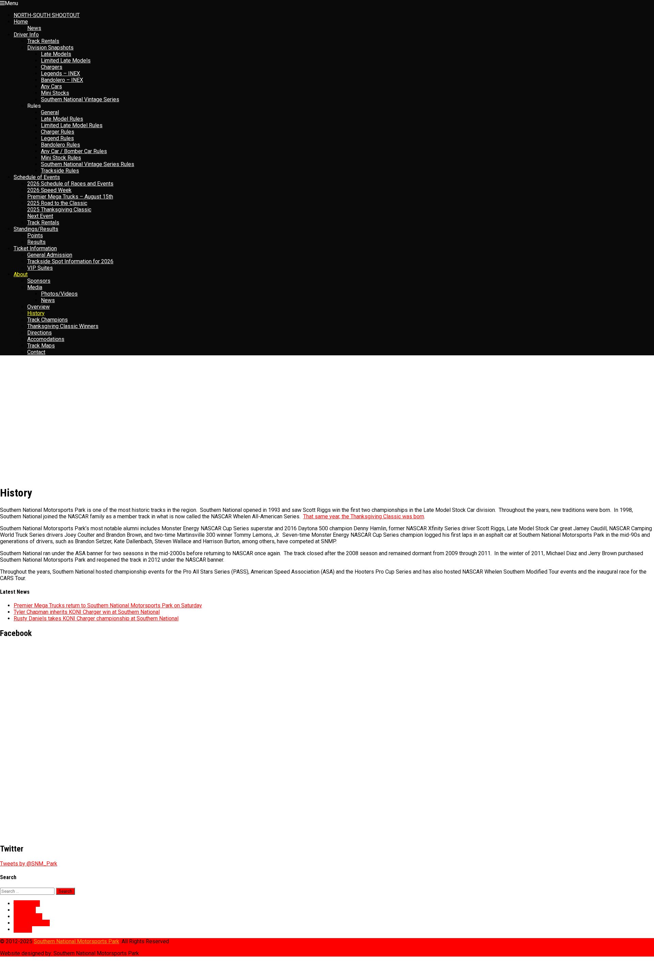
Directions (39, 332)
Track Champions (47, 319)
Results (36, 242)
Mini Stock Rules (61, 157)
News (34, 28)
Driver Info (26, 34)
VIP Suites (40, 268)
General (50, 112)
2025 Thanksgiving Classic (59, 209)
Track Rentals (43, 41)
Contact (36, 352)
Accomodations (45, 339)
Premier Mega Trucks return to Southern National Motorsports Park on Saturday (108, 605)
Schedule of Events (37, 177)
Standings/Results (36, 229)
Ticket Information (35, 248)
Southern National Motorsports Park (76, 941)
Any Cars (51, 86)
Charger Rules (57, 132)
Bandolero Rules (60, 145)
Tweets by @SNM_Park (28, 863)
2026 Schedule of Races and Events (70, 183)
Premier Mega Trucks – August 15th (70, 196)
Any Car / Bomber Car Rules (74, 151)
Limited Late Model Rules (72, 125)
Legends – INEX (60, 73)
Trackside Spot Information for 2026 (70, 261)
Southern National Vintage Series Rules (87, 164)
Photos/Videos (59, 294)
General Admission (49, 255)
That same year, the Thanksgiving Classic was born (363, 516)
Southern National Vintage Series (80, 99)
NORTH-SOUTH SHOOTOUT (47, 15)
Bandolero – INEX (62, 80)
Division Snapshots (50, 47)
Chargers (51, 67)
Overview (38, 307)
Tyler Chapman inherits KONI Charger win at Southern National (87, 612)
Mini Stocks (55, 93)
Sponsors (38, 281)
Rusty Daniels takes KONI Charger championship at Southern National (96, 618)
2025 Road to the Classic (57, 203)
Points (35, 235)
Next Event (40, 216)
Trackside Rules (60, 170)
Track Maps (41, 345)
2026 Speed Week (49, 190)
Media (34, 287)
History (36, 313)
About (21, 274)
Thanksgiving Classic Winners (62, 326)
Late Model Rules (62, 119)
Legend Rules (57, 138)
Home (21, 21)
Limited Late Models (66, 60)
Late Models (56, 54)
